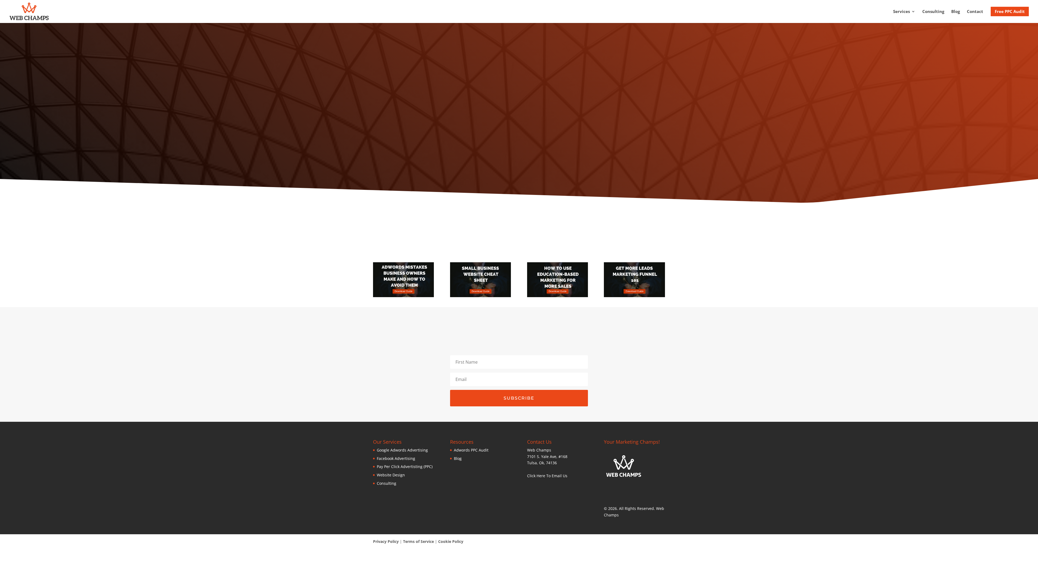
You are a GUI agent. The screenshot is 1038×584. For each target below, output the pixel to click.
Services (901, 11)
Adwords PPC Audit (471, 450)
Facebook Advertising (396, 458)
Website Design (391, 474)
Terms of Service (418, 541)
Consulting (933, 11)
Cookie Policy (450, 541)
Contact (975, 11)
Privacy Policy (386, 541)
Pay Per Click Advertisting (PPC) (404, 466)
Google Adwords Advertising (402, 450)
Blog (955, 11)
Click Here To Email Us (547, 475)
